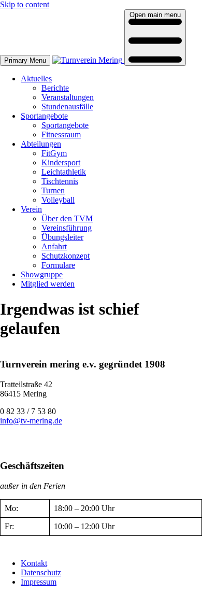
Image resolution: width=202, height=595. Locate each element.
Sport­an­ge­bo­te (44, 115)
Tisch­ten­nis (59, 181)
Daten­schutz (41, 572)
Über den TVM (67, 218)
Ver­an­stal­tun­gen (67, 97)
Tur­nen (53, 190)
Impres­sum (38, 581)
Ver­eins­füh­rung (66, 227)
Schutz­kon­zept (65, 255)
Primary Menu (25, 60)
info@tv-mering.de (31, 420)
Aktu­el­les (36, 78)
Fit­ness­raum (61, 134)
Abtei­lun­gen (41, 143)
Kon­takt (34, 563)
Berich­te (55, 87)
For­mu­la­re (58, 265)
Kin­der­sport (60, 162)
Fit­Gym (54, 153)
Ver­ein (31, 209)
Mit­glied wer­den (48, 283)
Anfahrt (54, 246)
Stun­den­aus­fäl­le (67, 106)
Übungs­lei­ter (62, 237)
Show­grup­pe (42, 274)
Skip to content (24, 4)
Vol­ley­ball (58, 199)
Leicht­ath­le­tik (63, 171)
